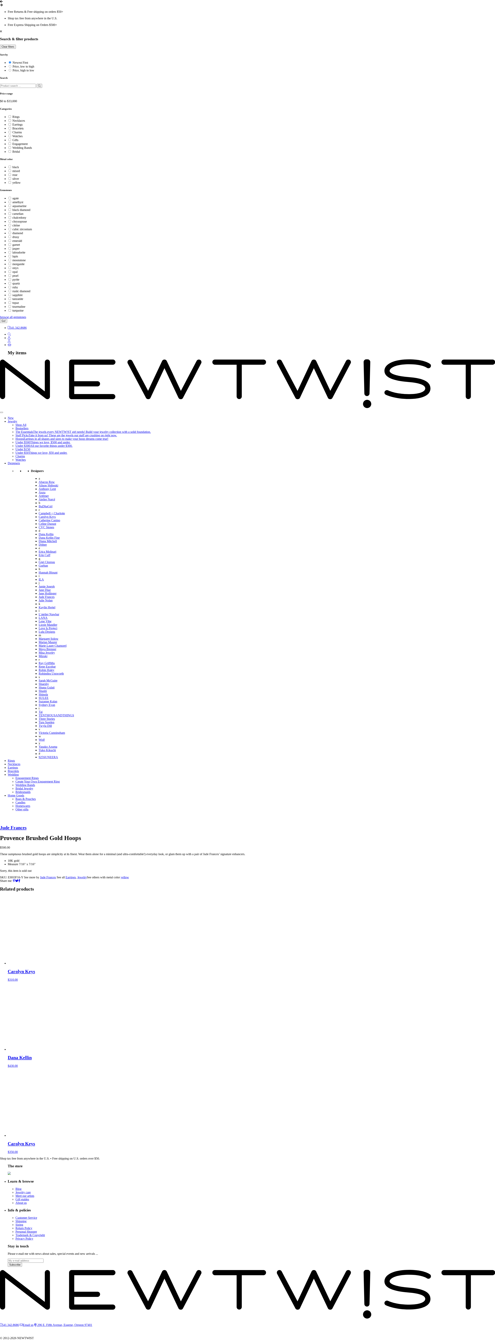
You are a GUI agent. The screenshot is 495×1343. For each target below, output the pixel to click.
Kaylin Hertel (47, 607)
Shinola (43, 694)
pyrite (15, 279)
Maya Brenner (47, 649)
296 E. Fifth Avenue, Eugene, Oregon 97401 (64, 1325)
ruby (15, 287)
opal (15, 271)
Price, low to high (23, 66)
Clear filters (8, 46)
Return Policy (23, 1228)
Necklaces (18, 120)
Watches (17, 136)
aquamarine (19, 206)
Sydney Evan (47, 705)
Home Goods (16, 795)
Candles (20, 802)
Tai (41, 711)
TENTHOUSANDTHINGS (56, 715)
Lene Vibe (45, 621)
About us (21, 1202)
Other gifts (21, 809)
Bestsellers (21, 428)
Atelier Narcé (47, 499)
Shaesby (44, 684)
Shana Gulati (47, 687)
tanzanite (17, 299)
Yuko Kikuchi (47, 750)
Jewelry (12, 421)
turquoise (18, 310)
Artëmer (44, 496)
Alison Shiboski (48, 485)
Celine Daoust (47, 523)
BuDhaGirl (45, 506)
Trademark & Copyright (30, 1235)
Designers (14, 463)
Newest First (20, 62)
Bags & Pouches (25, 799)
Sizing (19, 1224)
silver (15, 178)
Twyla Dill (45, 725)
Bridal (16, 151)
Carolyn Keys (47, 516)
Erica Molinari (47, 551)
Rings (16, 116)
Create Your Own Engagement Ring (37, 781)
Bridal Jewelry (24, 788)
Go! (4, 320)
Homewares (22, 806)
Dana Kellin (46, 534)
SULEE (44, 698)
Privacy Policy (24, 1238)
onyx (15, 268)
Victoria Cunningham (52, 732)
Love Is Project (48, 628)
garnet (16, 244)
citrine (16, 225)
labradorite (18, 252)
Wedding (13, 774)
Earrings (17, 124)
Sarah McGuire (48, 680)
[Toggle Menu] (1, 412)
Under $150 (22, 449)
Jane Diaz (45, 590)
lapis (15, 256)
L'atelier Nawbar (49, 614)
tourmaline (18, 306)
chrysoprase (19, 221)
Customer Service (26, 1217)
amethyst (17, 202)
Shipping (20, 1221)
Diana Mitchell (48, 541)
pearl (15, 275)
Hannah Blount (48, 572)
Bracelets (18, 128)
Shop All (20, 425)
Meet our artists (24, 1195)
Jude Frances (47, 597)
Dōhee (43, 544)
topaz (15, 302)
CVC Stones (46, 527)
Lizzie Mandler (48, 624)
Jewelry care (23, 1192)
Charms (17, 132)
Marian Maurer (48, 642)
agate (15, 198)
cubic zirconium (22, 229)
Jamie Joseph (47, 586)
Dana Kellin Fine (49, 537)
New (11, 418)
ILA (41, 579)
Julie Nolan (46, 600)
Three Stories (47, 718)
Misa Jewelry (47, 652)
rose (14, 174)
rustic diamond (21, 291)
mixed (16, 171)
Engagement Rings (27, 778)
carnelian (17, 213)
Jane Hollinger (47, 593)
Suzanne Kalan (48, 701)
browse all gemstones (13, 317)
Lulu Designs (47, 631)
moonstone (19, 260)
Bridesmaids (23, 792)
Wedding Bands (22, 147)
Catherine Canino (49, 520)
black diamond (21, 210)
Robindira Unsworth (51, 673)
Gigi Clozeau (47, 562)
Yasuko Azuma (48, 746)
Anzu (42, 492)
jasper (16, 248)
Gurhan (43, 565)
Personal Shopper (26, 1231)
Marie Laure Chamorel (53, 645)
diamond (17, 233)
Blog (18, 1189)
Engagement (20, 144)
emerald (17, 240)
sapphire (17, 295)
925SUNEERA (48, 757)
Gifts (15, 140)
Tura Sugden (46, 722)
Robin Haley (46, 670)
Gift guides (22, 1199)
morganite (18, 264)
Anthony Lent (47, 489)
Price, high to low (23, 70)
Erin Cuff (44, 555)
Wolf (42, 739)
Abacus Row (47, 482)
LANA (43, 617)
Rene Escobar (47, 666)
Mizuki (43, 656)
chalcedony (19, 217)
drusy (15, 237)
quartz (16, 283)
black (15, 167)
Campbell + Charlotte (52, 513)
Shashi (43, 691)
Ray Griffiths (47, 663)
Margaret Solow (48, 638)
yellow (16, 182)
